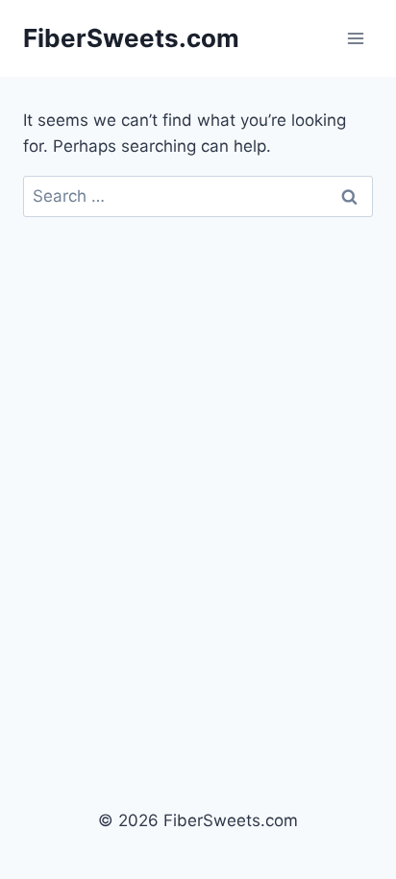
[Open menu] (355, 38)
